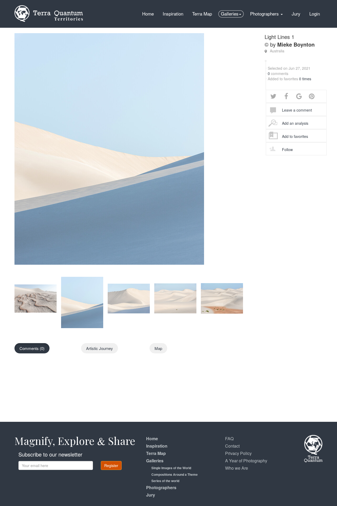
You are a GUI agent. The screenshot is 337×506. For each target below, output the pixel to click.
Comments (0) (31, 348)
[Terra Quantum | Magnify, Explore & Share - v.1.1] (49, 6)
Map (158, 348)
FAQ (229, 438)
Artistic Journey (99, 348)
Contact (232, 446)
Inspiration (173, 13)
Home (148, 13)
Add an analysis (295, 123)
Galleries (230, 13)
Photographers (265, 13)
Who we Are (236, 468)
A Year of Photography (246, 461)
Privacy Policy (238, 453)
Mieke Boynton (296, 44)
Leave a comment (297, 110)
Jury (296, 13)
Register (111, 465)
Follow (287, 149)
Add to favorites (295, 136)
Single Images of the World (171, 467)
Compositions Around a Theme (174, 474)
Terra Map (202, 13)
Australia (277, 50)
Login (314, 13)
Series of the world (165, 480)
